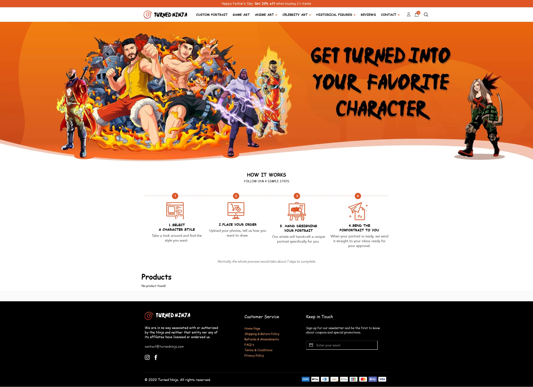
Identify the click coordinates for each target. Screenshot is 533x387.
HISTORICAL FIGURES (334, 14)
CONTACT (388, 14)
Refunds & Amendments (261, 339)
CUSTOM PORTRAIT (212, 14)
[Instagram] (147, 356)
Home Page (252, 328)
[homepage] (166, 14)
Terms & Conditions (258, 350)
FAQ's (249, 344)
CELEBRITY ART (295, 14)
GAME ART (241, 14)
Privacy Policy (254, 355)
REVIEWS (368, 14)
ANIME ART (264, 14)
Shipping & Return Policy (261, 333)
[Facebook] (155, 356)
